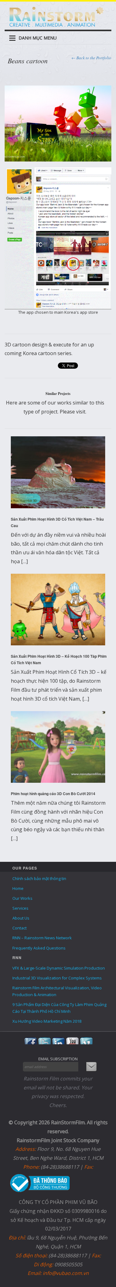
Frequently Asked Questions (39, 948)
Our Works (22, 898)
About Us (20, 918)
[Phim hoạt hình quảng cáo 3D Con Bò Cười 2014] (58, 747)
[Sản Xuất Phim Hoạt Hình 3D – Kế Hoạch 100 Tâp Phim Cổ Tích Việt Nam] (58, 609)
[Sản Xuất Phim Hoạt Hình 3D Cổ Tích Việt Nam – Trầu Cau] (58, 472)
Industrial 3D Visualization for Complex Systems (57, 978)
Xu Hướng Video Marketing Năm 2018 (46, 1021)
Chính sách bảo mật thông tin (39, 878)
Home (18, 888)
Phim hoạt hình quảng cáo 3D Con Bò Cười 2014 (53, 793)
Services (20, 908)
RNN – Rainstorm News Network (42, 938)
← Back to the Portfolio (91, 58)
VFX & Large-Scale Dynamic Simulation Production (58, 968)
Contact (19, 928)
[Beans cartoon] (58, 123)
